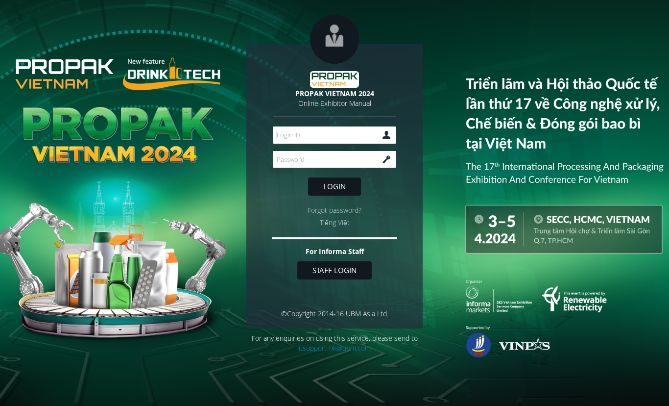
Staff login (334, 270)
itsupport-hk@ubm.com (335, 348)
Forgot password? (334, 210)
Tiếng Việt (335, 222)
